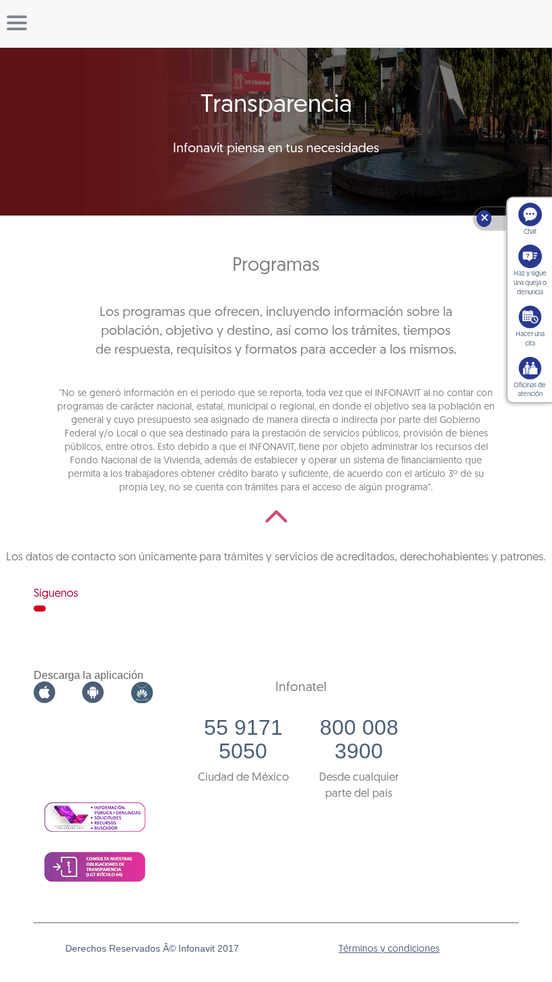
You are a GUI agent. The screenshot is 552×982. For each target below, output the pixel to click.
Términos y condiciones (389, 949)
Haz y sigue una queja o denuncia (530, 283)
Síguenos (56, 593)
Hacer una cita (530, 339)
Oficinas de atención (530, 390)
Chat (530, 232)
